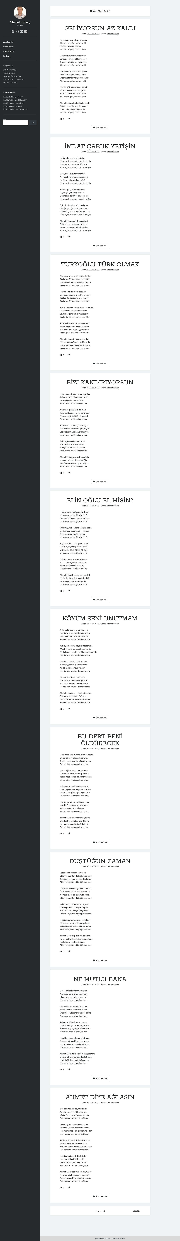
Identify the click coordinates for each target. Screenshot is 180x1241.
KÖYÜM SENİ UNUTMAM (100, 618)
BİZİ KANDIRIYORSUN (100, 382)
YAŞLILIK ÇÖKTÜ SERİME (12, 76)
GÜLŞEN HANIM (9, 73)
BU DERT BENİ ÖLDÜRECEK (100, 740)
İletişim (6, 56)
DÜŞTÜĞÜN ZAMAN (100, 861)
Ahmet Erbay (20, 22)
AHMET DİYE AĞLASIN (100, 1097)
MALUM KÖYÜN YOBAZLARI (13, 79)
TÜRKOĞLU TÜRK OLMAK (100, 264)
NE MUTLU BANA (100, 979)
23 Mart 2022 (93, 984)
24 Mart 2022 (93, 866)
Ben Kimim (8, 46)
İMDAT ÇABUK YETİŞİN (99, 146)
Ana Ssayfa (8, 42)
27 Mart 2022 (93, 505)
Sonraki (136, 1210)
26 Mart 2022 (93, 623)
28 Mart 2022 (93, 387)
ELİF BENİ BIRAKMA (10, 82)
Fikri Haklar (8, 51)
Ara (4, 119)
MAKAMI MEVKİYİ (9, 70)
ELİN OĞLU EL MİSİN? (100, 500)
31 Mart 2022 (93, 33)
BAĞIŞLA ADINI (8, 97)
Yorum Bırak (101, 127)
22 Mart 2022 (93, 1102)
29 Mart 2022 (93, 269)
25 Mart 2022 (93, 748)
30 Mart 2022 (93, 151)
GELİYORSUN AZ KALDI (100, 28)
